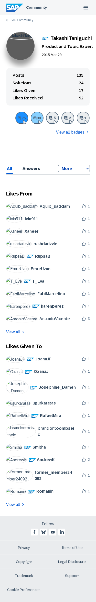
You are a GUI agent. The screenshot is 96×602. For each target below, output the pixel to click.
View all (13, 332)
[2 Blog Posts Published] (67, 118)
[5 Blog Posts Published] (52, 118)
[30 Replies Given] (37, 118)
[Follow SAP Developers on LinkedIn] (62, 532)
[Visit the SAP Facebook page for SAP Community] (34, 532)
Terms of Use (72, 548)
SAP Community (22, 20)
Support (72, 576)
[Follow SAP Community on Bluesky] (43, 532)
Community (36, 7)
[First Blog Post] (83, 118)
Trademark (24, 576)
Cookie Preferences (23, 590)
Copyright (24, 562)
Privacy (24, 548)
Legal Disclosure (72, 562)
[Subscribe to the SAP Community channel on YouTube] (53, 532)
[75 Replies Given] (21, 118)
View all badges (70, 132)
